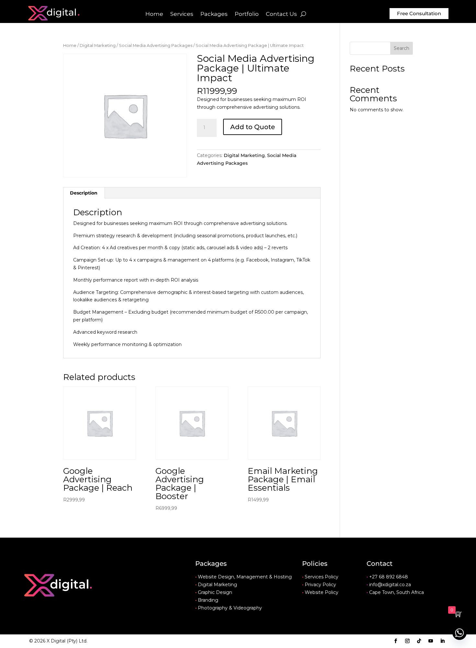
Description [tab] (83, 193)
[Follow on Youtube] (430, 640)
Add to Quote (252, 127)
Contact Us (281, 14)
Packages (214, 14)
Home (154, 14)
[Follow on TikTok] (419, 640)
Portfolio (247, 14)
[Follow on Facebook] (395, 640)
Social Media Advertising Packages (155, 45)
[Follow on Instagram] (407, 640)
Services (181, 14)
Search (401, 48)
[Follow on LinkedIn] (442, 640)
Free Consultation (419, 13)
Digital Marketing (98, 45)
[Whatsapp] (459, 633)
